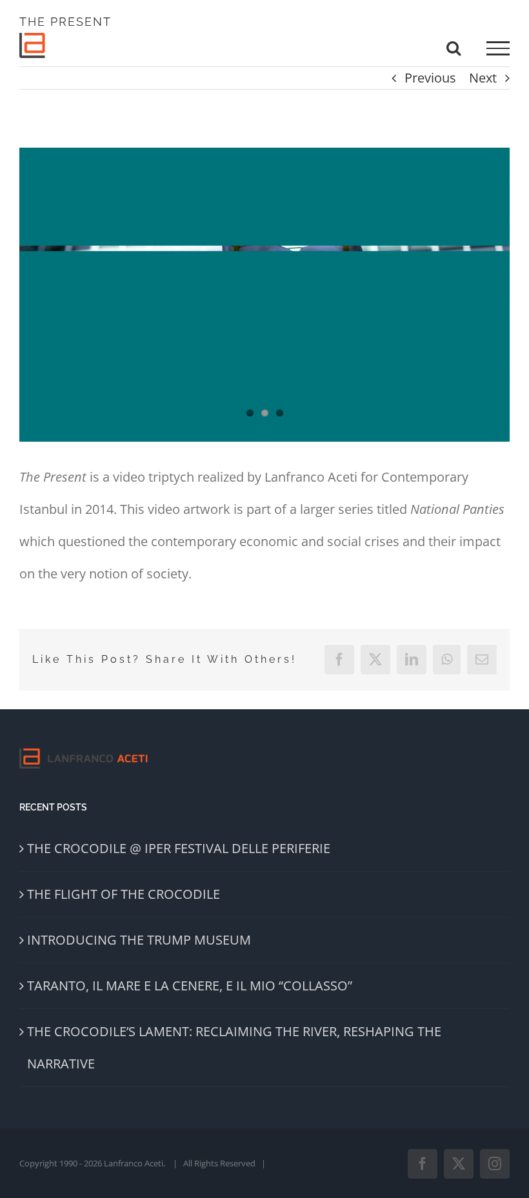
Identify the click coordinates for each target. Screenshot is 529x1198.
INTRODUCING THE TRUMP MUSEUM (139, 939)
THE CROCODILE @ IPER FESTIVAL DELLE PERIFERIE (178, 848)
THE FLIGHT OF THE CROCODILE (123, 894)
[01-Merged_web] (264, 295)
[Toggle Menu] (498, 48)
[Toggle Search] (453, 47)
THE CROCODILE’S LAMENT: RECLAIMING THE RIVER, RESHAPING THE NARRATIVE (234, 1047)
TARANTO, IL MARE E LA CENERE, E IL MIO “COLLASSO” (189, 985)
